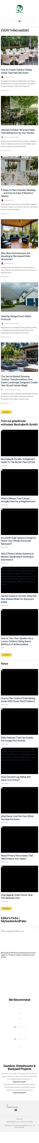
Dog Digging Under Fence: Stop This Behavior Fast (17, 896)
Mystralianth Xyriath (15, 389)
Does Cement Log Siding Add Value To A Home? (16, 778)
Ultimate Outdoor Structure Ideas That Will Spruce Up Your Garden (18, 131)
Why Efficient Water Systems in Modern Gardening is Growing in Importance (17, 556)
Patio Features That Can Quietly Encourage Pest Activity (17, 739)
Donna (12, 77)
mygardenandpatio (19, 1093)
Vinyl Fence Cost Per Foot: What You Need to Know (17, 818)
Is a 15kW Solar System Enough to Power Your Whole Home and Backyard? (18, 540)
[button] (19, 20)
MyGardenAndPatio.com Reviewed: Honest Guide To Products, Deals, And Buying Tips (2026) (18, 955)
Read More (6, 90)
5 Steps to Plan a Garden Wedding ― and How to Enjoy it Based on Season (18, 193)
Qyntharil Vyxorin (14, 137)
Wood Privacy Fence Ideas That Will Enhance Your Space (17, 857)
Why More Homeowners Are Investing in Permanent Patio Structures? (15, 256)
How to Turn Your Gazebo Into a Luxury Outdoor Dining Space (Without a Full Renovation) (17, 641)
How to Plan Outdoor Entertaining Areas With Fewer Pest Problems (18, 700)
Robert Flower (4, 465)
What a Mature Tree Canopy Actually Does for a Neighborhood (18, 500)
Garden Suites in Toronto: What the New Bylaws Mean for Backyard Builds (19, 599)
